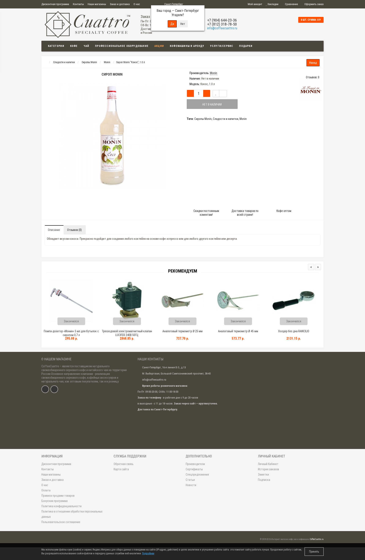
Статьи (190, 479)
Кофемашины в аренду (187, 46)
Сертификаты (194, 469)
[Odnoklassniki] (54, 389)
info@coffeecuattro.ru (222, 28)
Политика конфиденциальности (61, 506)
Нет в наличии (212, 104)
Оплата (45, 490)
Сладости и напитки (225, 119)
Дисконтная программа (55, 4)
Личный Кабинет (268, 464)
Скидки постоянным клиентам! (206, 212)
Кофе (74, 46)
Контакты (78, 4)
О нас (136, 4)
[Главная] (45, 62)
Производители (195, 464)
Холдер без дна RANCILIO (293, 331)
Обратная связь (123, 464)
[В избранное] (216, 93)
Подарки (245, 46)
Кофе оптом (283, 211)
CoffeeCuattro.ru (317, 539)
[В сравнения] (223, 93)
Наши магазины (97, 4)
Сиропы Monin (203, 119)
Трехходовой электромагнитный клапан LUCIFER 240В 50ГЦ (127, 333)
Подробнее (148, 553)
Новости (191, 485)
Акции (159, 46)
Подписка (264, 479)
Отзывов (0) (74, 230)
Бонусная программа (54, 501)
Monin (243, 119)
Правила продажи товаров (58, 495)
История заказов (268, 469)
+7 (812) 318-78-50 (222, 24)
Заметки (263, 474)
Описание (54, 230)
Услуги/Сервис (221, 46)
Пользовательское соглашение (60, 522)
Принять (314, 551)
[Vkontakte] (45, 389)
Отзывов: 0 (312, 77)
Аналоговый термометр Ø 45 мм (238, 331)
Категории (56, 46)
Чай (86, 46)
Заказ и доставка (120, 4)
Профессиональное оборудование (121, 46)
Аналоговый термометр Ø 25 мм (182, 331)
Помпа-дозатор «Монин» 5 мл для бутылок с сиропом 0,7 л (71, 333)
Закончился (71, 321)
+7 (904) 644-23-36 (222, 20)
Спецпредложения (197, 474)
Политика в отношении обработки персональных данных (71, 514)
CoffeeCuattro (50, 366)
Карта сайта (121, 469)
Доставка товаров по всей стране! (245, 212)
